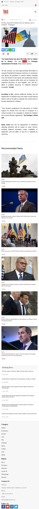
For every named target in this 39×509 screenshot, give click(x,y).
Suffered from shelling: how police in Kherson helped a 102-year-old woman (19, 413)
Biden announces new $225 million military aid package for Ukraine (19, 251)
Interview (4, 468)
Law (2, 437)
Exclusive (4, 465)
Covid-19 (4, 471)
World (3, 455)
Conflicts (4, 443)
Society (3, 434)
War (2, 440)
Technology (4, 474)
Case (2, 452)
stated (25, 61)
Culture (3, 449)
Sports (3, 446)
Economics (4, 431)
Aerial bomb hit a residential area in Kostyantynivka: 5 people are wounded (18, 379)
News (3, 462)
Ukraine (3, 477)
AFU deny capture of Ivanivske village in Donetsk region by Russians (17, 371)
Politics (3, 428)
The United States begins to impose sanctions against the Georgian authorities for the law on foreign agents (18, 354)
